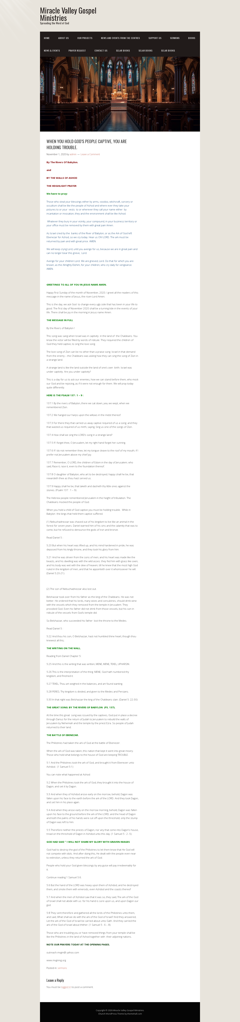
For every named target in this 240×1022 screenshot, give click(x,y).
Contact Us (101, 50)
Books (191, 38)
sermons (62, 968)
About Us (63, 38)
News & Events (52, 50)
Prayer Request (77, 50)
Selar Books (123, 50)
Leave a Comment (90, 154)
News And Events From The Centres (120, 38)
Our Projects (84, 38)
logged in (66, 987)
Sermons (175, 38)
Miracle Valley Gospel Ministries (68, 14)
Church (101, 1013)
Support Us (155, 38)
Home (47, 38)
